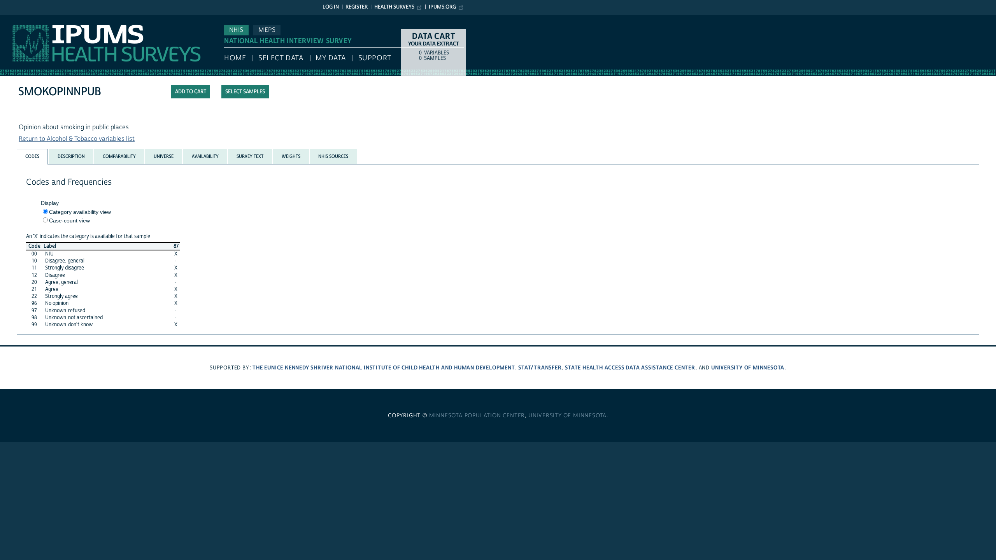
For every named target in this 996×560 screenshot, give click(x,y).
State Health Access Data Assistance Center (630, 367)
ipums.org (442, 7)
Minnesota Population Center (477, 415)
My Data (331, 58)
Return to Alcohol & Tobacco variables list (77, 139)
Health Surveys (394, 7)
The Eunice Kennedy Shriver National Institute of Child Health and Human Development (384, 367)
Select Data (280, 58)
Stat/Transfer (539, 367)
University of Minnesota (747, 367)
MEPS (266, 30)
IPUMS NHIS (17, 19)
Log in (331, 7)
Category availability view (80, 212)
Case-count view (69, 220)
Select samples (245, 91)
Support (374, 58)
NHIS (236, 30)
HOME (235, 58)
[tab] (32, 156)
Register (356, 7)
